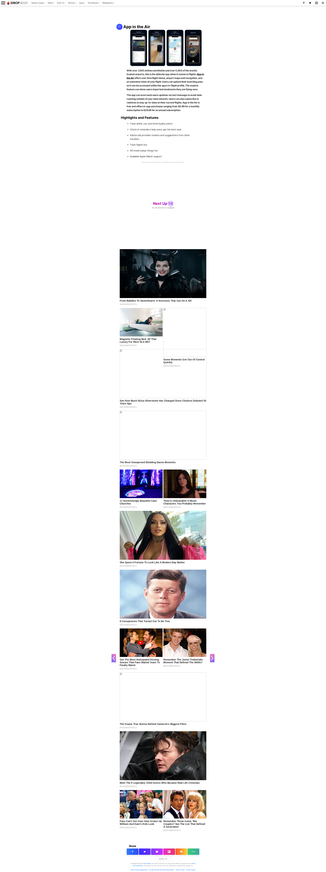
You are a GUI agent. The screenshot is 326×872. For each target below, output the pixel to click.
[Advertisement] (163, 15)
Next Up (163, 203)
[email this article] (157, 851)
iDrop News (147, 863)
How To (60, 3)
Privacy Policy (190, 870)
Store (81, 3)
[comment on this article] (181, 851)
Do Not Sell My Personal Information (161, 870)
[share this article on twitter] (145, 851)
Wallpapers (107, 3)
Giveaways (93, 3)
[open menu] (3, 3)
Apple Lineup (37, 3)
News (50, 3)
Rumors (71, 3)
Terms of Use (180, 870)
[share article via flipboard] (169, 851)
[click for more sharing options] (193, 851)
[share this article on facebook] (132, 851)
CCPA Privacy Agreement (139, 870)
